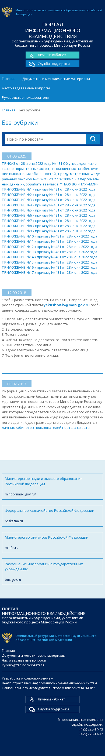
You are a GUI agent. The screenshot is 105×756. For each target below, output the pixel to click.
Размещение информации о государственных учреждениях (44, 571)
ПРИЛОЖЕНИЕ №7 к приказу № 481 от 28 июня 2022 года (48, 220)
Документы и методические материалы (56, 78)
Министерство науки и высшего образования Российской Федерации (43, 486)
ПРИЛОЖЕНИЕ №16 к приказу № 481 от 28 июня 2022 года (49, 267)
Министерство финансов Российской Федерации (46, 542)
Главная (8, 78)
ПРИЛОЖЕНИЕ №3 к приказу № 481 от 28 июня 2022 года (48, 199)
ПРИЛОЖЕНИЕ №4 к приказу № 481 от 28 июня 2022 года (48, 205)
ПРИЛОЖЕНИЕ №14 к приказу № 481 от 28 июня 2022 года (49, 256)
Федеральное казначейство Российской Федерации (49, 515)
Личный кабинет (52, 54)
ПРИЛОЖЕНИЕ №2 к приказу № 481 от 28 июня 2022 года (48, 194)
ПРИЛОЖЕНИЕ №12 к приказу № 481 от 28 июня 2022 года (49, 246)
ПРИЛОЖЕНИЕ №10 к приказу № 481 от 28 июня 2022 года (49, 236)
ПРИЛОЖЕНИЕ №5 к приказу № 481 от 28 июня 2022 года (48, 210)
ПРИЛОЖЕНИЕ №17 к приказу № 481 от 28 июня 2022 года (49, 272)
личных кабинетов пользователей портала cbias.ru (46, 427)
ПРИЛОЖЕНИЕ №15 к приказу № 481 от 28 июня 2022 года (49, 262)
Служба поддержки (54, 63)
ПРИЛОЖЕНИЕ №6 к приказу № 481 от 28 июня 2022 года (48, 215)
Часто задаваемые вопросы (26, 88)
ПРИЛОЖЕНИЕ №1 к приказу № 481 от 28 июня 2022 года (48, 189)
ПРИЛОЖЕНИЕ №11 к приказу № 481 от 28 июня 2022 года (49, 241)
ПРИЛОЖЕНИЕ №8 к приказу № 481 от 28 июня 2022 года (48, 225)
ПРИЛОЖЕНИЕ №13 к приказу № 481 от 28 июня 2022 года (49, 251)
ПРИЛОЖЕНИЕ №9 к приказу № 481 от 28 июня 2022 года (48, 230)
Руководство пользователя (25, 97)
